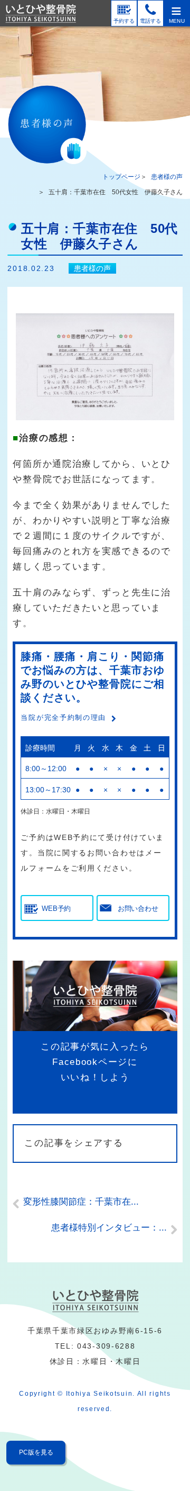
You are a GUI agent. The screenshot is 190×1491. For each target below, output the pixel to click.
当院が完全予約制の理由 (63, 717)
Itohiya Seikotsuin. (100, 1393)
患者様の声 (167, 176)
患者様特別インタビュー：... (109, 1228)
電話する (150, 21)
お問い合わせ (138, 908)
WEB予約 (56, 908)
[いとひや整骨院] (95, 1301)
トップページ (121, 176)
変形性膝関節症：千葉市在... (81, 1202)
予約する (124, 21)
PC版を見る (36, 1452)
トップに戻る (160, 1450)
